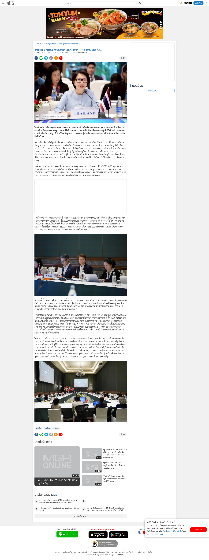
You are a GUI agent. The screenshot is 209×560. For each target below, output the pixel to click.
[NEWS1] (188, 3)
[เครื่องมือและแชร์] (206, 3)
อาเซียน (47, 428)
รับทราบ (198, 529)
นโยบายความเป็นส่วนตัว (63, 552)
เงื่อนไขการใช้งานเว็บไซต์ (174, 531)
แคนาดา (56, 428)
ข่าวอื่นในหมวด (80, 516)
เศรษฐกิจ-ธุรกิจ (50, 44)
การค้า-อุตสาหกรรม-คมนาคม (68, 44)
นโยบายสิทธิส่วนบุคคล (155, 534)
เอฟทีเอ (38, 428)
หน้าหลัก (40, 44)
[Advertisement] (80, 196)
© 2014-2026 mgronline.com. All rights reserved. (104, 554)
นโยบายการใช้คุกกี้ (80, 552)
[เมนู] (3, 3)
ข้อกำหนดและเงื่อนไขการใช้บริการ (101, 552)
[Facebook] (139, 532)
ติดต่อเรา (151, 552)
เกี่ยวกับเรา (142, 552)
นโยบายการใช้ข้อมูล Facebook (125, 552)
